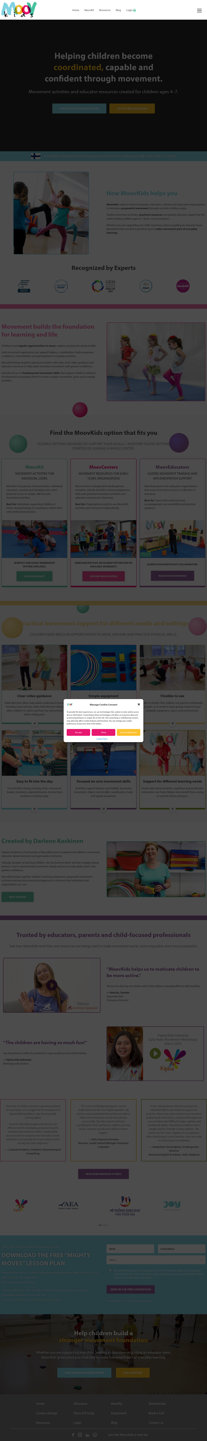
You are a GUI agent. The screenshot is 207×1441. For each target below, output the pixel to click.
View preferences (128, 732)
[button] (138, 704)
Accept (78, 732)
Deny (103, 732)
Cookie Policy (102, 738)
